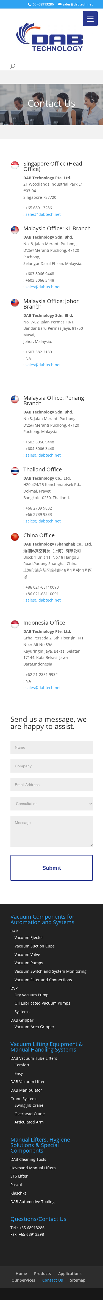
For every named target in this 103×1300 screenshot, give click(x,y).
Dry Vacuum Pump (32, 994)
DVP (14, 988)
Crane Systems (24, 1098)
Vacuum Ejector (29, 937)
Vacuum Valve (27, 954)
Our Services (23, 1280)
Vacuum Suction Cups (35, 946)
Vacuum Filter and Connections (43, 979)
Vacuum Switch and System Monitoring (51, 971)
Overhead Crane (30, 1113)
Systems (22, 1011)
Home (21, 1273)
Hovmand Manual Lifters (33, 1167)
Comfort (22, 1064)
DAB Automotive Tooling (32, 1201)
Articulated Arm (29, 1122)
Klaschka (18, 1193)
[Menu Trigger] (90, 18)
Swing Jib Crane (29, 1105)
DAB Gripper (22, 1020)
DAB (14, 930)
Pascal (16, 1184)
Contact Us (52, 1280)
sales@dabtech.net (43, 214)
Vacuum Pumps (29, 962)
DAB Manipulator (26, 1090)
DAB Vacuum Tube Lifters (33, 1058)
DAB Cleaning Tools (28, 1159)
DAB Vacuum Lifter (27, 1081)
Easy (19, 1073)
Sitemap (77, 1280)
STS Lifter (19, 1176)
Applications (70, 1273)
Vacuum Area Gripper (34, 1026)
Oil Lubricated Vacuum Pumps (42, 1003)
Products (42, 1273)
